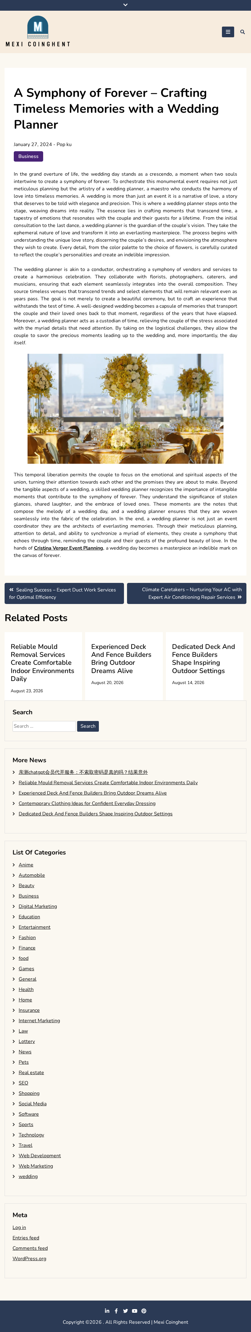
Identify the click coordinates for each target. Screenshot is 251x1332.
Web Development (40, 1155)
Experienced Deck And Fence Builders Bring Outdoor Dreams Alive (121, 658)
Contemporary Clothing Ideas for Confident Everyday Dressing (87, 803)
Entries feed (26, 1238)
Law (23, 1031)
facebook (116, 1311)
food (23, 958)
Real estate (31, 1072)
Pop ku (64, 144)
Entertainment (35, 927)
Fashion (27, 937)
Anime (26, 865)
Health (26, 989)
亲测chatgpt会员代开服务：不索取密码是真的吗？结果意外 (83, 772)
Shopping (29, 1093)
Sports (26, 1124)
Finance (27, 948)
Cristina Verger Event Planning (68, 548)
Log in (19, 1227)
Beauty (26, 885)
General (27, 979)
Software (29, 1114)
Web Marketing (36, 1166)
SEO (23, 1083)
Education (29, 916)
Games (26, 968)
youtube (135, 1311)
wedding (28, 1176)
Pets (24, 1062)
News (25, 1051)
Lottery (27, 1041)
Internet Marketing (39, 1020)
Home (25, 1000)
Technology (31, 1135)
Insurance (29, 1010)
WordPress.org (29, 1258)
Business (28, 156)
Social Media (33, 1103)
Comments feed (30, 1248)
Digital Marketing (38, 906)
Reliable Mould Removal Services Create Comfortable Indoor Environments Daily (42, 663)
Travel (25, 1145)
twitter (125, 1311)
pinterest (144, 1311)
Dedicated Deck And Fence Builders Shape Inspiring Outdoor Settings (203, 658)
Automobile (32, 875)
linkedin (107, 1311)
